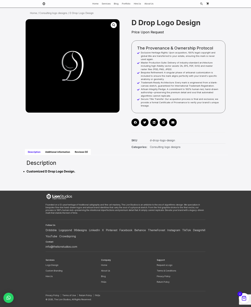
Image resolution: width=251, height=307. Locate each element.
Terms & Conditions (166, 270)
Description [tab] (34, 152)
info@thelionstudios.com (61, 246)
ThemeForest (156, 230)
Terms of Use (69, 295)
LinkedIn (94, 230)
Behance (140, 230)
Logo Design (52, 265)
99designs (80, 230)
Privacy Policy (163, 276)
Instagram (173, 230)
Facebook (125, 230)
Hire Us (137, 3)
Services (106, 3)
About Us (149, 3)
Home (95, 3)
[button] (114, 25)
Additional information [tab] (57, 152)
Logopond (65, 230)
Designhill (199, 230)
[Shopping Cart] (207, 3)
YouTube (51, 236)
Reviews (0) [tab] (81, 152)
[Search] (201, 3)
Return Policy (163, 282)
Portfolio (126, 3)
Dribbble (51, 230)
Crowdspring (67, 236)
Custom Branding (54, 270)
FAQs (103, 282)
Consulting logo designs (53, 13)
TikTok (186, 230)
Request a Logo (164, 265)
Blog (116, 3)
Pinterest (111, 230)
